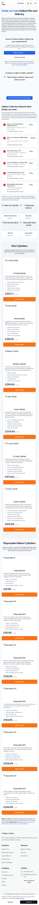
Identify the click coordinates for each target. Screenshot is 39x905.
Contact (4, 878)
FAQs (3, 882)
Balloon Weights (7, 862)
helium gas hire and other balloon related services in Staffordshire (18, 823)
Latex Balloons (6, 856)
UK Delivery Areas (7, 875)
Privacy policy (20, 898)
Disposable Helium (8, 852)
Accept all (29, 902)
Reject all (10, 902)
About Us (5, 872)
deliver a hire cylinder (27, 196)
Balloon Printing (26, 849)
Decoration (24, 856)
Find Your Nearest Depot (29, 881)
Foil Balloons (6, 859)
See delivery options (21, 65)
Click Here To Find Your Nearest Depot (19, 98)
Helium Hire (5, 849)
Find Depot (20, 3)
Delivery (23, 852)
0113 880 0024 (28, 871)
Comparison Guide (19, 57)
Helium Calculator (19, 53)
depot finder (31, 117)
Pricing (4, 885)
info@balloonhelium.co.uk (30, 875)
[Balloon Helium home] (3, 3)
